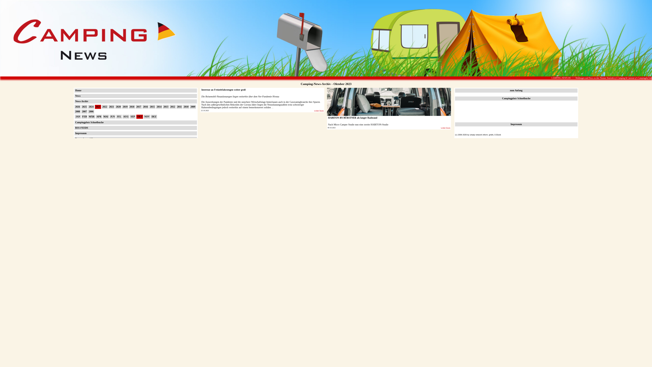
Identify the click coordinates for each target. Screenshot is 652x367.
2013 (166, 107)
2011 (179, 107)
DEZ (154, 116)
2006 (91, 111)
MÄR (91, 116)
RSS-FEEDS (81, 128)
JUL (119, 116)
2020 (118, 107)
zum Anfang (516, 90)
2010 (186, 107)
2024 (91, 107)
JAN (78, 116)
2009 (193, 107)
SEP (133, 116)
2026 (77, 107)
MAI (105, 116)
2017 (138, 107)
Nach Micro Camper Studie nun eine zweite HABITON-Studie (358, 124)
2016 (145, 107)
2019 (125, 107)
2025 (84, 107)
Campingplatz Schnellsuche (89, 122)
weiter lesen (319, 111)
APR (98, 116)
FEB (84, 116)
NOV (147, 116)
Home (78, 90)
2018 (132, 107)
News (77, 96)
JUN (112, 116)
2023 (98, 107)
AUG (126, 116)
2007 (84, 111)
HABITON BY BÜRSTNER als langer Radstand (352, 118)
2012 (172, 107)
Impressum (81, 133)
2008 (77, 111)
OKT (139, 116)
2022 (104, 107)
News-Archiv (81, 101)
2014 (159, 107)
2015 (152, 107)
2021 (111, 107)
